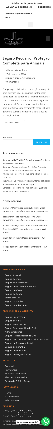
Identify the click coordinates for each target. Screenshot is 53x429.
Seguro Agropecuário (25, 78)
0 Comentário (12, 81)
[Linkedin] (29, 413)
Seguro (8, 78)
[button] (30, 24)
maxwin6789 (8, 207)
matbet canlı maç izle (12, 225)
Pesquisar (7, 137)
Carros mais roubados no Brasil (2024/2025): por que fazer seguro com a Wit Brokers (25, 229)
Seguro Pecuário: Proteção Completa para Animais (26, 61)
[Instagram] (21, 413)
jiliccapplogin (8, 246)
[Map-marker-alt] (6, 413)
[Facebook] (14, 413)
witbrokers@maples (15, 70)
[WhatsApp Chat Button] (45, 421)
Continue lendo (15, 122)
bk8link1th (7, 237)
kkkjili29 (6, 216)
